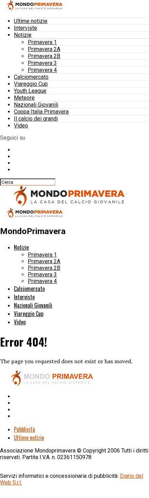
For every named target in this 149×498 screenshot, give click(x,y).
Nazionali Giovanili (36, 104)
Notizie (23, 35)
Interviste (25, 28)
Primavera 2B (44, 56)
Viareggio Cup (31, 84)
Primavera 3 (42, 63)
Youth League (30, 91)
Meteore (24, 97)
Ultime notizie (30, 21)
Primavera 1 (42, 42)
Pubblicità (24, 429)
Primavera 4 (42, 70)
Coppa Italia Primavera (41, 111)
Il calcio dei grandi (36, 118)
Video (21, 125)
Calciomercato (31, 77)
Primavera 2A (44, 49)
